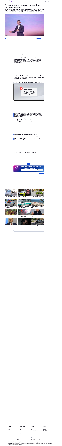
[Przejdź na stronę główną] (9, 1)
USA (20, 432)
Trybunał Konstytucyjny (33, 430)
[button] (48, 1)
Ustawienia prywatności (42, 439)
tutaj (21, 444)
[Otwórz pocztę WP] (45, 1)
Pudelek (9, 429)
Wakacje (32, 432)
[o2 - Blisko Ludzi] (11, 1)
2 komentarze (38, 38)
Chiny (31, 429)
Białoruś (20, 434)
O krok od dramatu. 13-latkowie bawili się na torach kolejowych (28, 57)
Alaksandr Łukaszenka (45, 430)
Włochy (20, 430)
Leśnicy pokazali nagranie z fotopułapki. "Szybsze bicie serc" (27, 118)
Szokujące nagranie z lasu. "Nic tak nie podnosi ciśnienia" (27, 152)
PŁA (6, 38)
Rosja (20, 429)
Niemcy (20, 433)
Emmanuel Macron (44, 429)
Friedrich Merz (44, 432)
